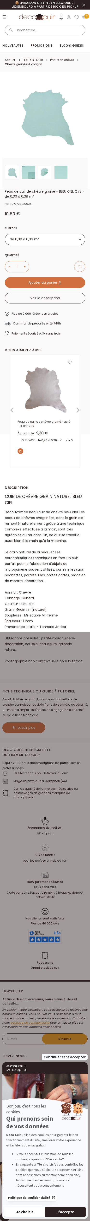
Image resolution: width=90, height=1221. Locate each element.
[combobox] (45, 239)
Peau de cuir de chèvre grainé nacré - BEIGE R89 (44, 424)
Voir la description (45, 298)
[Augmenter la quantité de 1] (26, 266)
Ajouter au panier (43, 282)
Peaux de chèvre (62, 60)
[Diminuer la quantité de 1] (7, 266)
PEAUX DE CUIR (33, 60)
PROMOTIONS (41, 45)
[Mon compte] (69, 17)
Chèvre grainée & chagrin (23, 64)
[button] (61, 18)
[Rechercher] (11, 30)
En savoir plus (24, 727)
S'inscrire (64, 1039)
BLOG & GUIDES (72, 45)
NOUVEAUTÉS (12, 45)
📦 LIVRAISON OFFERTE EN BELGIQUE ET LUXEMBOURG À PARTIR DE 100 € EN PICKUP (45, 4)
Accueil (10, 60)
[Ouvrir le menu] (5, 17)
